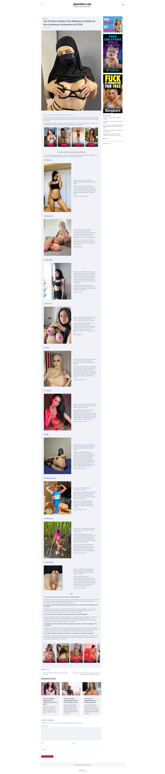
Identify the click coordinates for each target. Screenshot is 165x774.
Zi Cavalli (48, 390)
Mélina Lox (48, 160)
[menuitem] (80, 771)
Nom (42, 743)
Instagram (85, 196)
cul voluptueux (86, 368)
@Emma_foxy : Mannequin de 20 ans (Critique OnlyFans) (90, 700)
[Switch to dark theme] (123, 4)
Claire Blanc (49, 259)
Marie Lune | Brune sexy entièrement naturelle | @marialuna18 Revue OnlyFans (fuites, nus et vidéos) (113, 126)
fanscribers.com (82, 4)
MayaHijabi (49, 562)
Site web (43, 749)
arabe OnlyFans (57, 155)
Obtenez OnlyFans (77, 196)
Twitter (84, 379)
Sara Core (48, 303)
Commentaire (44, 725)
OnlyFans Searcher (107, 143)
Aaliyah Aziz (49, 518)
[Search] (42, 5)
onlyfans (45, 18)
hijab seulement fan (82, 570)
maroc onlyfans (88, 360)
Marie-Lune (49, 216)
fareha (47, 347)
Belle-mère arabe (50, 478)
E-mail (73, 743)
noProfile (47, 669)
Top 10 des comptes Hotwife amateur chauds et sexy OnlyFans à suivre (71, 700)
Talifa (47, 434)
